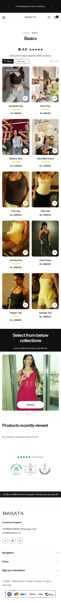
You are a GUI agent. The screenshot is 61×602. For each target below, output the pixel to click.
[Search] (49, 17)
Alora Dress (45, 260)
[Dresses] (30, 383)
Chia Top (45, 211)
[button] (8, 6)
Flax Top (15, 211)
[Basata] (30, 17)
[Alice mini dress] (45, 137)
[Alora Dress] (45, 239)
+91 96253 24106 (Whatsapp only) (19, 529)
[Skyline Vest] (15, 137)
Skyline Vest (15, 158)
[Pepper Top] (15, 291)
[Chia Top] (45, 190)
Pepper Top (16, 312)
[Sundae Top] (45, 291)
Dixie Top (45, 106)
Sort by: (21, 61)
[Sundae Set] (15, 239)
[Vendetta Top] (15, 85)
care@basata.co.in (11, 532)
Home (26, 32)
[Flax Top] (15, 190)
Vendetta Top (16, 106)
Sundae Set (16, 260)
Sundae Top (45, 312)
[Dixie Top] (45, 85)
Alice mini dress (45, 158)
